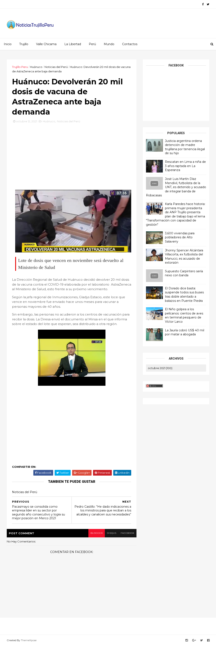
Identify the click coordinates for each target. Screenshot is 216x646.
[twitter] (208, 4)
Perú (92, 44)
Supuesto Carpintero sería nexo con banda (184, 273)
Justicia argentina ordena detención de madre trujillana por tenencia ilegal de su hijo (185, 147)
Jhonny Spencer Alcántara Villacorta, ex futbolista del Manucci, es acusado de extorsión (184, 256)
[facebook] (203, 4)
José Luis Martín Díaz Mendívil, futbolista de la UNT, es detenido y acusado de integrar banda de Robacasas (176, 187)
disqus (111, 533)
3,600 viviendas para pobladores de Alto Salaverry (179, 237)
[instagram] (186, 640)
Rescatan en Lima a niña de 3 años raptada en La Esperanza (185, 166)
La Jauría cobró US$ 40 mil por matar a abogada (184, 332)
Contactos (129, 44)
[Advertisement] (71, 154)
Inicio (8, 44)
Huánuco (36, 67)
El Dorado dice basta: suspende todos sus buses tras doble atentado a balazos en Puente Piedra (184, 294)
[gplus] (194, 640)
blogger (96, 533)
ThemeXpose (28, 640)
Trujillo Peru (20, 67)
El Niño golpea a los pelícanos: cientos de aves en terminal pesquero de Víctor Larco (184, 315)
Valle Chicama (46, 44)
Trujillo (23, 44)
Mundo (109, 44)
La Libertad (72, 44)
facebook (127, 533)
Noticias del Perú (56, 67)
